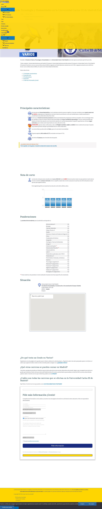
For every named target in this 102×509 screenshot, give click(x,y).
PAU (2, 35)
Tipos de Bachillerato (6, 46)
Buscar (2, 6)
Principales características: (30, 73)
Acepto (82, 504)
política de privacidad (34, 441)
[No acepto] (16, 508)
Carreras (3, 23)
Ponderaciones (4, 30)
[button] (5, 6)
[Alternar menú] (8, 9)
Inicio (2, 4)
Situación (26, 78)
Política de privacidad (20, 497)
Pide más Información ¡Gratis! (31, 80)
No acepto (91, 504)
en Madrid (53, 373)
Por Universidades (8, 17)
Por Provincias (7, 14)
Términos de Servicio (53, 452)
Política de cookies (7, 507)
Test (2, 19)
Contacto (18, 500)
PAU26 (6, 41)
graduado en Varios (62, 362)
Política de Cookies (20, 498)
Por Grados (7, 12)
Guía (2, 21)
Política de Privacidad (43, 452)
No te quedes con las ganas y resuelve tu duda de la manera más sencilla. (39, 146)
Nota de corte (27, 75)
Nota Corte (3, 28)
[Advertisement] (57, 93)
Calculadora (5, 32)
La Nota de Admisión (9, 43)
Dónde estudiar (4, 26)
